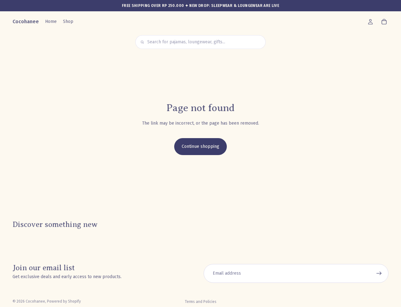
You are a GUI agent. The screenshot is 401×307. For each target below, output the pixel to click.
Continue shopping (200, 146)
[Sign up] (379, 273)
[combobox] (204, 42)
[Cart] (384, 22)
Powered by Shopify (64, 301)
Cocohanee (35, 301)
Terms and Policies (200, 301)
